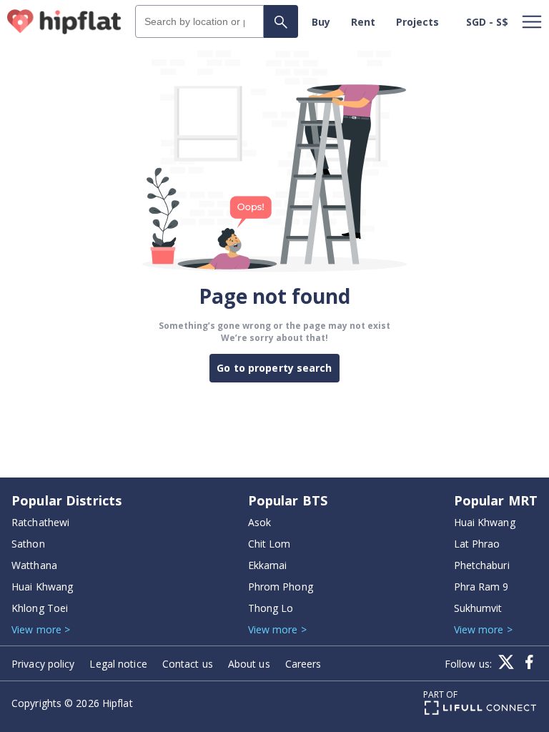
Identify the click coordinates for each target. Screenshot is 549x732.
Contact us (187, 664)
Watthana (34, 565)
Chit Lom (269, 543)
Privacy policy (42, 664)
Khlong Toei (39, 608)
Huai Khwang (42, 586)
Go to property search (274, 368)
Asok (259, 522)
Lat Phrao (477, 543)
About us (249, 664)
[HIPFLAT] (64, 21)
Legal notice (118, 664)
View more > (40, 629)
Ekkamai (267, 565)
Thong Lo (271, 608)
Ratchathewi (40, 522)
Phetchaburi (482, 565)
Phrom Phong (280, 586)
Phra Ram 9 (481, 586)
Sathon (28, 543)
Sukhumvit (478, 608)
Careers (303, 664)
